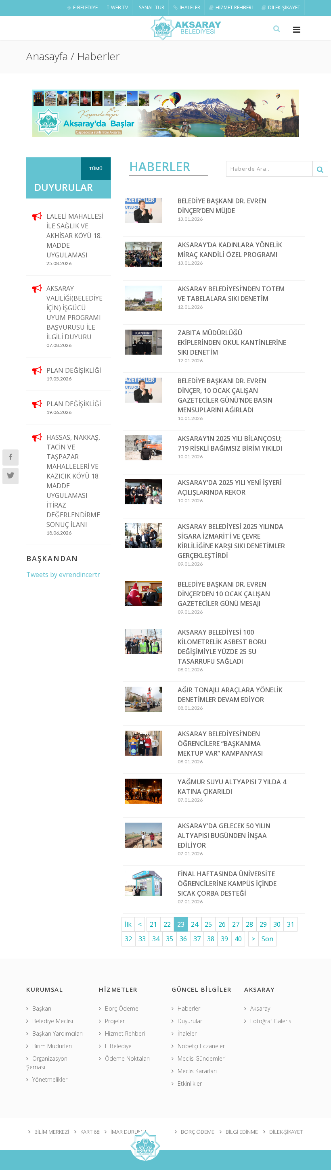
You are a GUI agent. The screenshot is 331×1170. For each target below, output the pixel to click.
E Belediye (118, 1046)
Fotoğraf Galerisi (271, 1021)
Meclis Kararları (197, 1071)
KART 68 (89, 1131)
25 (208, 924)
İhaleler (187, 1033)
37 (197, 938)
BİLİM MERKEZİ (51, 1131)
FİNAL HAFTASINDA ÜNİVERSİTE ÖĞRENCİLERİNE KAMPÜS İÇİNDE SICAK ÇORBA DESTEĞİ (227, 883)
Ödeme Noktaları (127, 1058)
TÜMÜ (96, 168)
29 (263, 924)
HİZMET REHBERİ (234, 7)
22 (167, 924)
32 (128, 938)
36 (183, 938)
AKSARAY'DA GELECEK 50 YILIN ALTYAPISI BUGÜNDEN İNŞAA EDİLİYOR (224, 835)
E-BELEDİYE (85, 7)
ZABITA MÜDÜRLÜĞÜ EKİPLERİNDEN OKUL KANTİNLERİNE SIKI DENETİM (232, 342)
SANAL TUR (151, 7)
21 (153, 924)
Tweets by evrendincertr (63, 574)
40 (238, 938)
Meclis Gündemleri (202, 1058)
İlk (128, 924)
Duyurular (190, 1021)
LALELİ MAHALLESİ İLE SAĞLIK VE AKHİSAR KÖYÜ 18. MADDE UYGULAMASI (74, 235)
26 (222, 924)
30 (277, 924)
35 (169, 938)
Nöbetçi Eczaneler (201, 1046)
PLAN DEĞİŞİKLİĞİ (73, 370)
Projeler (115, 1021)
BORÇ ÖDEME (197, 1131)
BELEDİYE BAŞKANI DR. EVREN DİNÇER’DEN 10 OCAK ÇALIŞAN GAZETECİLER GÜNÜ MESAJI (224, 594)
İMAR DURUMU (128, 1131)
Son (267, 938)
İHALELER (190, 7)
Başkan (41, 1008)
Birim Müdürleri (52, 1046)
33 (142, 938)
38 (210, 938)
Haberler (189, 1008)
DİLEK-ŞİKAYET (284, 7)
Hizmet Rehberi (125, 1033)
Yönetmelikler (49, 1079)
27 (235, 924)
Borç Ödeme (121, 1008)
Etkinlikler (190, 1083)
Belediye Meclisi (52, 1021)
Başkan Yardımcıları (57, 1033)
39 (224, 938)
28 (249, 924)
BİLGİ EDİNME (242, 1131)
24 (194, 924)
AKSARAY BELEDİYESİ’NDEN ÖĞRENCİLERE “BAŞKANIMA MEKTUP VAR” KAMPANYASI (220, 743)
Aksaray (260, 1008)
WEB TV (119, 7)
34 (155, 938)
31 (290, 924)
